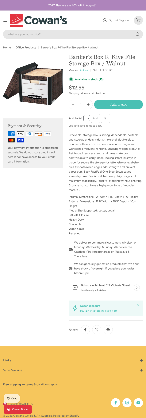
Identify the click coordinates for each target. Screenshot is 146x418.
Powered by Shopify (66, 415)
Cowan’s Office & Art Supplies (32, 415)
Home (7, 47)
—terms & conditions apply (30, 384)
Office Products (26, 47)
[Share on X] (96, 329)
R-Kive (83, 70)
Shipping (74, 93)
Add (95, 118)
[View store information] (137, 288)
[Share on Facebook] (85, 329)
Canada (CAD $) (18, 404)
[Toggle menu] (5, 20)
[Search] (137, 34)
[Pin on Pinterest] (108, 329)
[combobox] (73, 34)
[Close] (138, 305)
